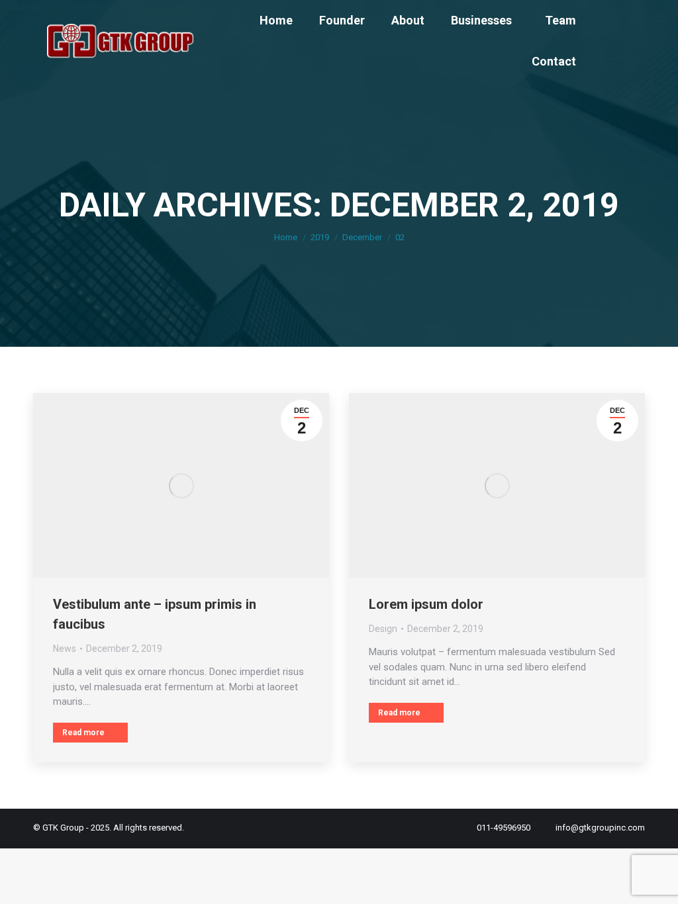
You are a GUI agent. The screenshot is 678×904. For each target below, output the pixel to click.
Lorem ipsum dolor (426, 604)
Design (383, 628)
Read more (83, 732)
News (64, 648)
